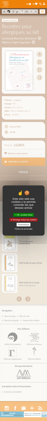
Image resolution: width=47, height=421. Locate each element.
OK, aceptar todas (24, 215)
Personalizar (23, 225)
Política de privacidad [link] (23, 229)
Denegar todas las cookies (24, 220)
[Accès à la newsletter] (26, 11)
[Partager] (31, 11)
